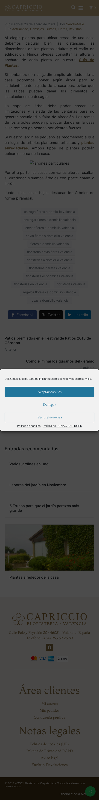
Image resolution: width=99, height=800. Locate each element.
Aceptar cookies (49, 392)
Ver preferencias (49, 417)
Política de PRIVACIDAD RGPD (62, 426)
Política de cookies (29, 426)
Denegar (49, 404)
